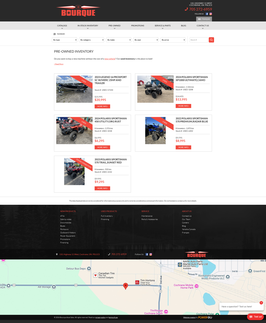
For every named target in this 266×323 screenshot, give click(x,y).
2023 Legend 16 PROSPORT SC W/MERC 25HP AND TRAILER (111, 80)
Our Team (186, 219)
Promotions (65, 239)
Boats (62, 226)
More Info (102, 106)
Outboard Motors (68, 232)
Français (206, 19)
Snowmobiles (65, 223)
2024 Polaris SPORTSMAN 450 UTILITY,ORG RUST (111, 120)
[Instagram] (210, 14)
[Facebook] (207, 14)
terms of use (113, 317)
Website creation (189, 317)
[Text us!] (255, 317)
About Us (186, 211)
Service (145, 211)
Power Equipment (67, 236)
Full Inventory (107, 216)
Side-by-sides (65, 219)
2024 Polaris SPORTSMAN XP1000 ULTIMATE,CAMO (192, 79)
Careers (185, 223)
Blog (184, 226)
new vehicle (110, 59)
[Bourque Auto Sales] (78, 11)
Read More (58, 64)
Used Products (109, 211)
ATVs (62, 216)
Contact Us (186, 216)
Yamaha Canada (188, 229)
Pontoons (64, 229)
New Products (68, 211)
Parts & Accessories (149, 219)
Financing (64, 242)
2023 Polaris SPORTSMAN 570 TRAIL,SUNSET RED (111, 161)
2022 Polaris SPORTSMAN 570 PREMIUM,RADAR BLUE (192, 120)
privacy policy (100, 317)
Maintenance (146, 216)
